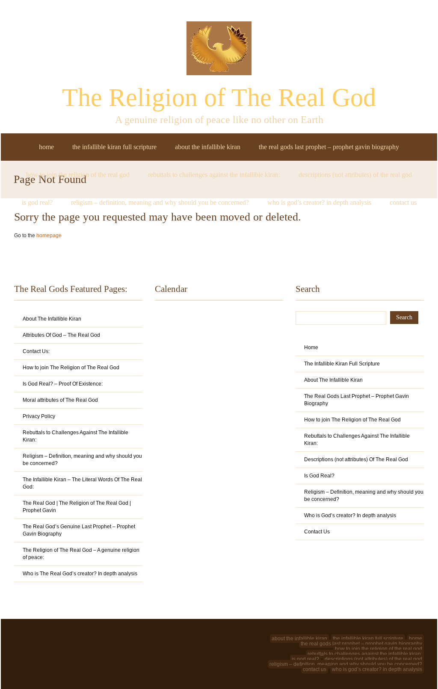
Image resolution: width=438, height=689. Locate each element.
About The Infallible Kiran (207, 146)
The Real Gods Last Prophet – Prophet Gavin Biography (329, 146)
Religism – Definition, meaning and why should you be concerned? (160, 202)
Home (46, 146)
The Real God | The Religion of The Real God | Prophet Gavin (77, 506)
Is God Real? (37, 202)
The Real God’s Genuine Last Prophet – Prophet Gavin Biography (79, 530)
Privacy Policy (39, 416)
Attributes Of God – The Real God (61, 335)
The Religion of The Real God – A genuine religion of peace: (81, 553)
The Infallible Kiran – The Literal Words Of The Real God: (82, 483)
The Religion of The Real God (219, 97)
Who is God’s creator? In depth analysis (319, 202)
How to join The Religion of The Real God (78, 174)
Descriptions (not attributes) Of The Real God (355, 174)
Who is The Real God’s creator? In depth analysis (80, 574)
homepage (49, 235)
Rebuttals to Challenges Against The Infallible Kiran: (214, 174)
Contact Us (403, 202)
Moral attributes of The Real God (60, 400)
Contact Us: (36, 351)
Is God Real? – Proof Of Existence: (63, 384)
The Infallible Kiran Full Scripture (114, 146)
